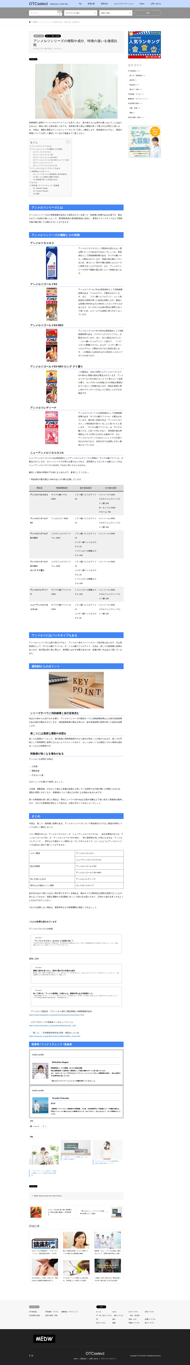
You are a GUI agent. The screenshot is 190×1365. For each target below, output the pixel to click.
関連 (37, 194)
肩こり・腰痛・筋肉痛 (52, 36)
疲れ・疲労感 (134, 1315)
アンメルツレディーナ (44, 163)
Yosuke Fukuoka (42, 191)
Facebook (30, 1355)
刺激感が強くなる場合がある (47, 179)
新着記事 (91, 4)
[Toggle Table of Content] (67, 142)
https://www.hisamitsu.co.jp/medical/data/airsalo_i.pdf (52, 1026)
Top (80, 4)
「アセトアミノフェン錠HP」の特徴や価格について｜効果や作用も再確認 (43, 1173)
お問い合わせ (155, 4)
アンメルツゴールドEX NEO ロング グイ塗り (53, 160)
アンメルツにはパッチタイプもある (46, 168)
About (142, 4)
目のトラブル (101, 1323)
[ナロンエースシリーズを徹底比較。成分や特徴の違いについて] (108, 1150)
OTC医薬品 (132, 71)
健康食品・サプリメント (136, 99)
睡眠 (114, 1323)
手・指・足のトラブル (104, 1315)
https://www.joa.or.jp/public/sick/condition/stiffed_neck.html (54, 1036)
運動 (131, 113)
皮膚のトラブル (150, 1319)
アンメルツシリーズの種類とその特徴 (47, 149)
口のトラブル (133, 1312)
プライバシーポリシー (108, 1359)
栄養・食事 (133, 108)
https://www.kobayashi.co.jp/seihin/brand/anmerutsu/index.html (56, 1015)
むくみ (98, 1312)
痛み (114, 1319)
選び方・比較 (39, 36)
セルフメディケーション (123, 4)
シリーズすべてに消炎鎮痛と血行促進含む (51, 174)
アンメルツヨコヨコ (43, 152)
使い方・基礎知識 (136, 75)
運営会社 (104, 4)
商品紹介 (133, 85)
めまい (114, 1312)
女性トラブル (149, 1312)
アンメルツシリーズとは (41, 146)
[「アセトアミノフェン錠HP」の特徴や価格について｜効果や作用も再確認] (44, 1155)
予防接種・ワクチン (135, 94)
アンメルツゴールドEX (44, 155)
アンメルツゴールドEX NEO (46, 157)
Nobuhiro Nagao (42, 188)
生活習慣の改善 (133, 103)
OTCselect (95, 1353)
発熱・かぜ (132, 1319)
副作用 (132, 80)
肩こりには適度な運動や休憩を (47, 177)
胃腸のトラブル (134, 1323)
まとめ (34, 182)
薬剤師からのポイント (41, 171)
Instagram (32, 1355)
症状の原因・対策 (134, 117)
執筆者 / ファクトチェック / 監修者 (45, 185)
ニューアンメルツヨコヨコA (46, 165)
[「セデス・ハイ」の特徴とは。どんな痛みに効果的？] (76, 1147)
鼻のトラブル (149, 1323)
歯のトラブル (118, 1315)
